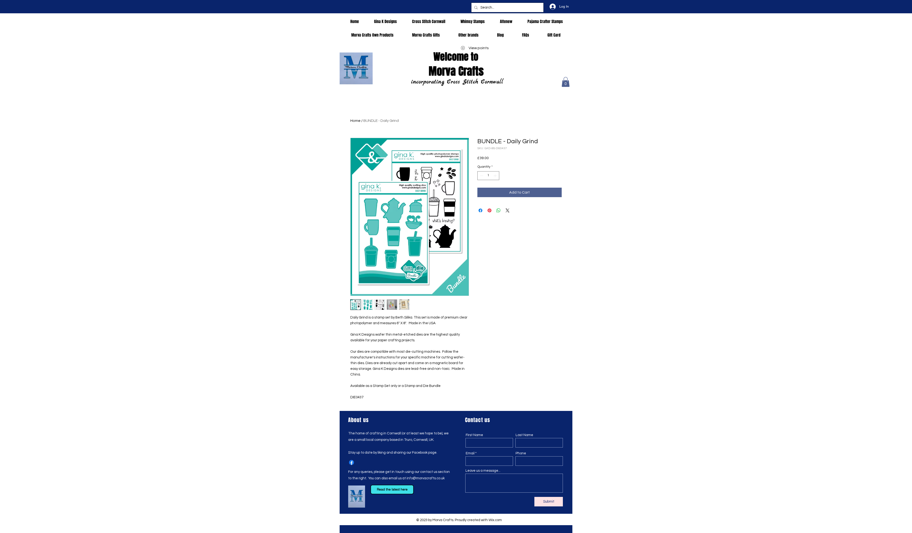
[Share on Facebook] (480, 210)
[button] (565, 82)
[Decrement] (481, 175)
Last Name (524, 435)
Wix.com (495, 520)
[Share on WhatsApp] (498, 210)
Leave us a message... (483, 470)
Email (470, 453)
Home (355, 121)
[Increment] (496, 175)
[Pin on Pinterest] (489, 210)
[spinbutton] (488, 175)
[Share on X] (507, 210)
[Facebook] (351, 462)
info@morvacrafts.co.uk (426, 478)
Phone (521, 453)
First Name (474, 435)
